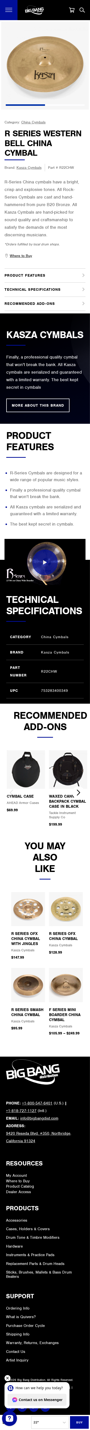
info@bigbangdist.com (39, 1118)
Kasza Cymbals (29, 167)
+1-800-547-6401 (37, 1103)
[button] (9, 10)
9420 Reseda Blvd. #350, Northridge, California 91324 (38, 1137)
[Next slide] (78, 792)
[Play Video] (45, 562)
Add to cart (79, 1422)
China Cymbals (33, 122)
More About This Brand (38, 405)
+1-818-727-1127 (21, 1110)
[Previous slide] (11, 792)
